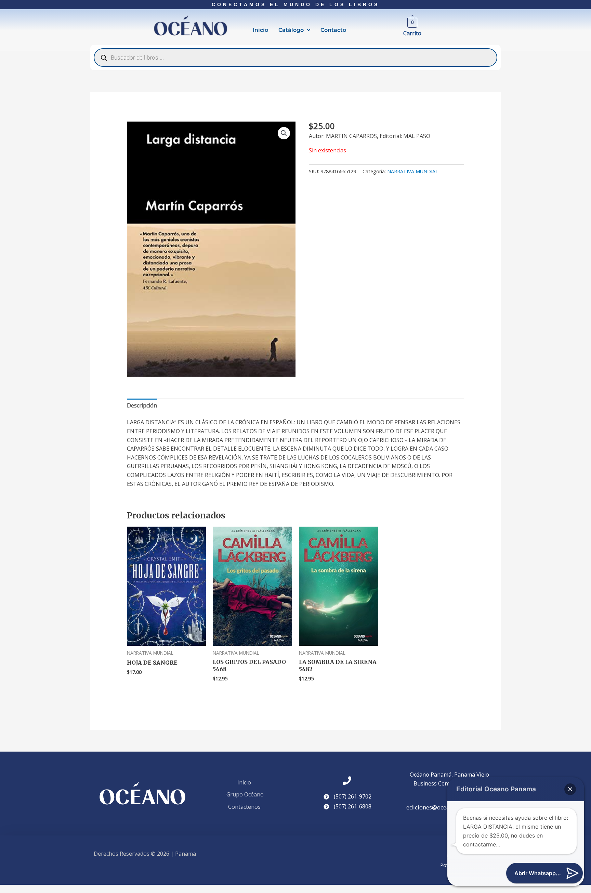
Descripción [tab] (142, 405)
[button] (294, 30)
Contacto (333, 30)
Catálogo (291, 30)
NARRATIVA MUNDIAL (412, 171)
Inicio (260, 30)
